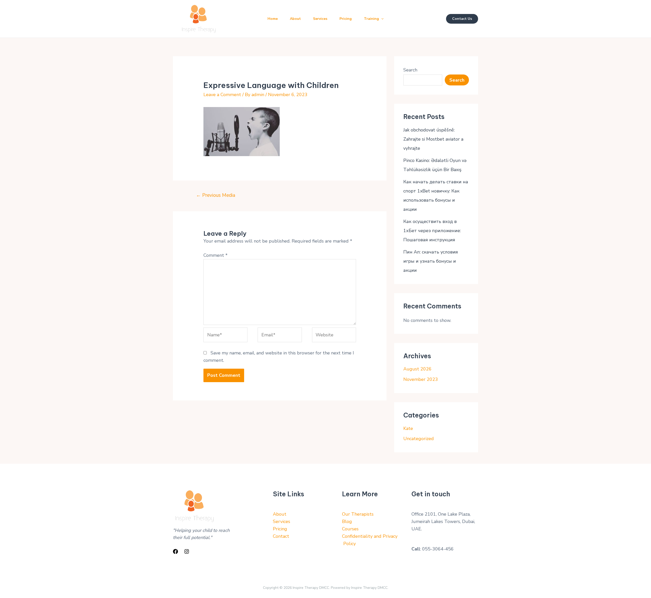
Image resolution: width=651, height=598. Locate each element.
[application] (381, 19)
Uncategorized (418, 439)
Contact (281, 536)
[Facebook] (175, 551)
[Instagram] (186, 551)
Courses (350, 529)
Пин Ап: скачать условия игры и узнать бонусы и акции (430, 261)
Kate (408, 428)
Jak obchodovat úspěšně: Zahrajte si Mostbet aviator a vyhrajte (433, 139)
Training (371, 18)
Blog (347, 521)
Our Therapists (358, 514)
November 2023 (420, 379)
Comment (215, 255)
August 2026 (417, 369)
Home (273, 18)
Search (410, 70)
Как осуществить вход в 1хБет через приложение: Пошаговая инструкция (432, 230)
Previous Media (215, 195)
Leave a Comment (222, 95)
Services (320, 18)
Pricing (345, 18)
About (295, 18)
